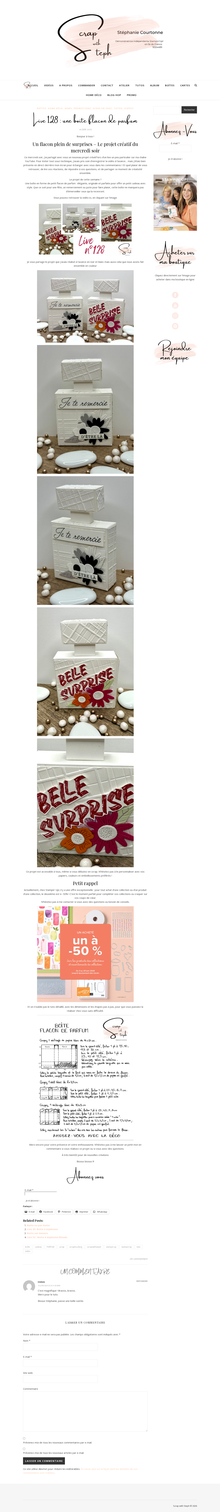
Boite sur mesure (37, 1233)
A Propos (65, 85)
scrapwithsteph (94, 1247)
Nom (26, 1340)
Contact (107, 85)
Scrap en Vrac (102, 108)
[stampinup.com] (175, 203)
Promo (132, 95)
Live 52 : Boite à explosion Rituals (47, 1237)
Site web (28, 1372)
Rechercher (189, 110)
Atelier (124, 85)
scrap (61, 1247)
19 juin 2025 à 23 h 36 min (49, 1285)
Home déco (94, 95)
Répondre (142, 1281)
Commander (86, 85)
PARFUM (50, 1247)
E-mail (29, 1190)
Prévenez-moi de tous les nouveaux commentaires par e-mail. (57, 1442)
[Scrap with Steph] (110, 40)
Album (154, 85)
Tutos (139, 85)
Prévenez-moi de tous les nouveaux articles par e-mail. (53, 1452)
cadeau (38, 1247)
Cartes (185, 85)
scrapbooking (75, 1247)
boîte (27, 1247)
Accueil (33, 85)
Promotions (82, 108)
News (68, 108)
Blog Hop (114, 95)
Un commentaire (139, 1258)
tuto (138, 1247)
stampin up (111, 1247)
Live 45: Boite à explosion (42, 1229)
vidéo (27, 1251)
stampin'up (126, 1247)
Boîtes (169, 85)
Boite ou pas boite (38, 1225)
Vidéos (48, 85)
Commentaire (30, 1388)
